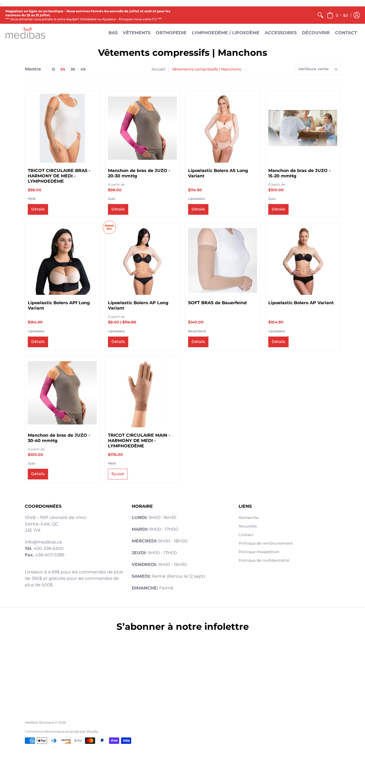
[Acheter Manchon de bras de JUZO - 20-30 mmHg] (142, 128)
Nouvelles (248, 526)
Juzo (111, 199)
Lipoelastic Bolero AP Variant (301, 302)
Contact (246, 534)
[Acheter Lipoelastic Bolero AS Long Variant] (222, 128)
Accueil (158, 69)
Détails (38, 209)
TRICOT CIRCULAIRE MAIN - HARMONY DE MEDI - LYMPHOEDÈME (139, 440)
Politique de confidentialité (264, 560)
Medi (32, 199)
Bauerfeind (197, 331)
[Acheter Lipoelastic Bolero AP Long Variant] (142, 260)
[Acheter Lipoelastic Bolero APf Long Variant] (62, 260)
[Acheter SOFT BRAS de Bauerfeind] (222, 260)
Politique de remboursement (266, 543)
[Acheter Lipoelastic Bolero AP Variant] (302, 260)
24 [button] (62, 69)
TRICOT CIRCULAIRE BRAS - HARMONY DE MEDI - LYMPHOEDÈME (59, 176)
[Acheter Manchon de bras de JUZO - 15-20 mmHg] (302, 128)
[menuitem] (320, 15)
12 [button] (53, 69)
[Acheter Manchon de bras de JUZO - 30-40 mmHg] (62, 392)
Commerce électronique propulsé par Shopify (61, 731)
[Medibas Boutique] (25, 33)
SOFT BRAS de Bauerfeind (217, 302)
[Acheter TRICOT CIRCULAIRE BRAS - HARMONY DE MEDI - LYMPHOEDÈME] (62, 128)
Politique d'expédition (259, 551)
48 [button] (83, 69)
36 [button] (73, 69)
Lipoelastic (196, 199)
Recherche (248, 517)
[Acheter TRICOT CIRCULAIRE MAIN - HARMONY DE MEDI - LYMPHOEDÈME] (142, 392)
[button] (337, 15)
